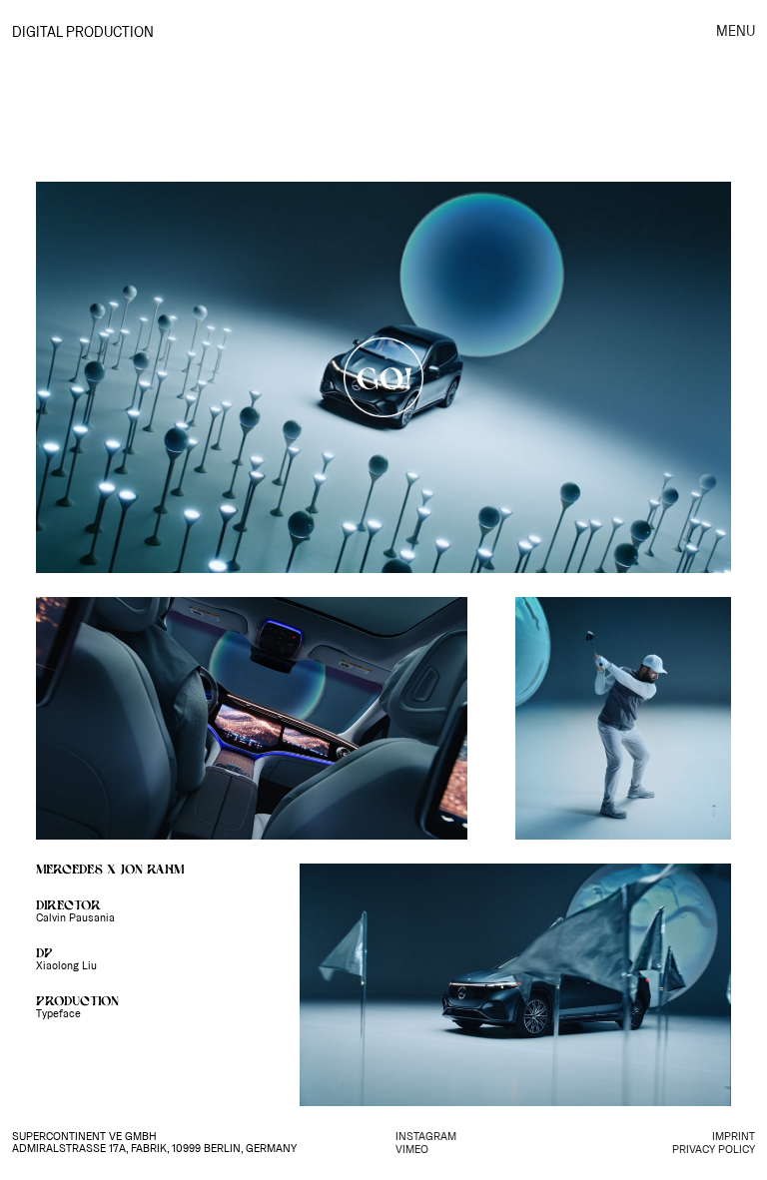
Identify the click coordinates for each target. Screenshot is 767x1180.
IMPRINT (733, 1136)
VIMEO (411, 1149)
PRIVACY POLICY (713, 1149)
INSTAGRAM (425, 1136)
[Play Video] (383, 377)
